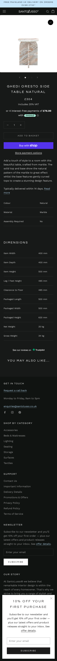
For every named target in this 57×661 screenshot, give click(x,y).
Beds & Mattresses (14, 435)
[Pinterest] (20, 412)
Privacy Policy (12, 502)
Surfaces (9, 457)
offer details (28, 630)
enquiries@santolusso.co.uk (20, 406)
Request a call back (15, 390)
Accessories (11, 430)
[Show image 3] (31, 77)
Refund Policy (12, 508)
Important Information (17, 486)
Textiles (8, 463)
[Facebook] (5, 412)
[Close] (51, 598)
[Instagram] (12, 412)
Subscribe (28, 651)
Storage (8, 452)
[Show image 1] (25, 77)
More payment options (28, 152)
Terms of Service (13, 513)
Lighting (8, 441)
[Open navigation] (4, 11)
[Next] (37, 77)
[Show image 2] (28, 77)
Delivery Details (13, 491)
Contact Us (10, 480)
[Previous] (19, 77)
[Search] (47, 11)
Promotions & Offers (16, 497)
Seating (8, 446)
